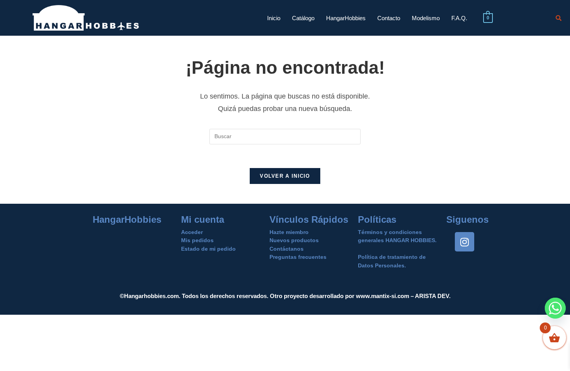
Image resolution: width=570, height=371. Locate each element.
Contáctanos (286, 249)
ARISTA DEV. (432, 296)
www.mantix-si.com (382, 296)
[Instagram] (464, 241)
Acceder (192, 232)
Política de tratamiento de (392, 257)
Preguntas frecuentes (297, 257)
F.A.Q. (459, 18)
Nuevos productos (294, 240)
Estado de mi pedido (208, 249)
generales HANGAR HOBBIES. (397, 240)
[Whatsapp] (555, 308)
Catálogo (303, 18)
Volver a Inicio (285, 176)
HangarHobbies (346, 18)
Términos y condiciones (390, 232)
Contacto (388, 18)
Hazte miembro (289, 232)
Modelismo (426, 18)
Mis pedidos (197, 240)
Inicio (273, 18)
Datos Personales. (382, 265)
